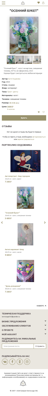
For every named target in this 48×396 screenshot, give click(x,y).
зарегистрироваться (25, 139)
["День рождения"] (25, 271)
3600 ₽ (11, 108)
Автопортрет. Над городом (17, 176)
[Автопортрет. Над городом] (25, 161)
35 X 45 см (13, 103)
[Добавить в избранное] (43, 112)
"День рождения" (13, 286)
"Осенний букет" (12, 213)
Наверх (40, 306)
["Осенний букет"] (25, 198)
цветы (15, 92)
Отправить (39, 346)
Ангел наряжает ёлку (14, 249)
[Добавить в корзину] (38, 112)
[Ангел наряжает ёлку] (25, 234)
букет (10, 92)
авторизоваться (39, 137)
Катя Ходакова (14, 79)
